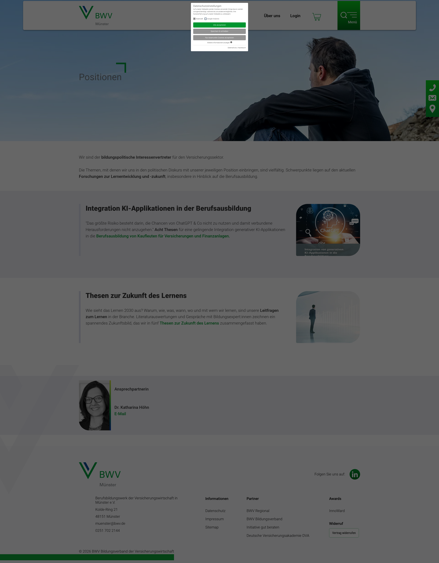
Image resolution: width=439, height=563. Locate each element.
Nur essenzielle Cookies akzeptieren (219, 38)
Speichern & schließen (219, 31)
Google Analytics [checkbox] (213, 19)
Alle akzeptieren (219, 25)
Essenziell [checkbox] (199, 19)
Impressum (242, 48)
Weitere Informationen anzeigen (218, 43)
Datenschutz (232, 48)
